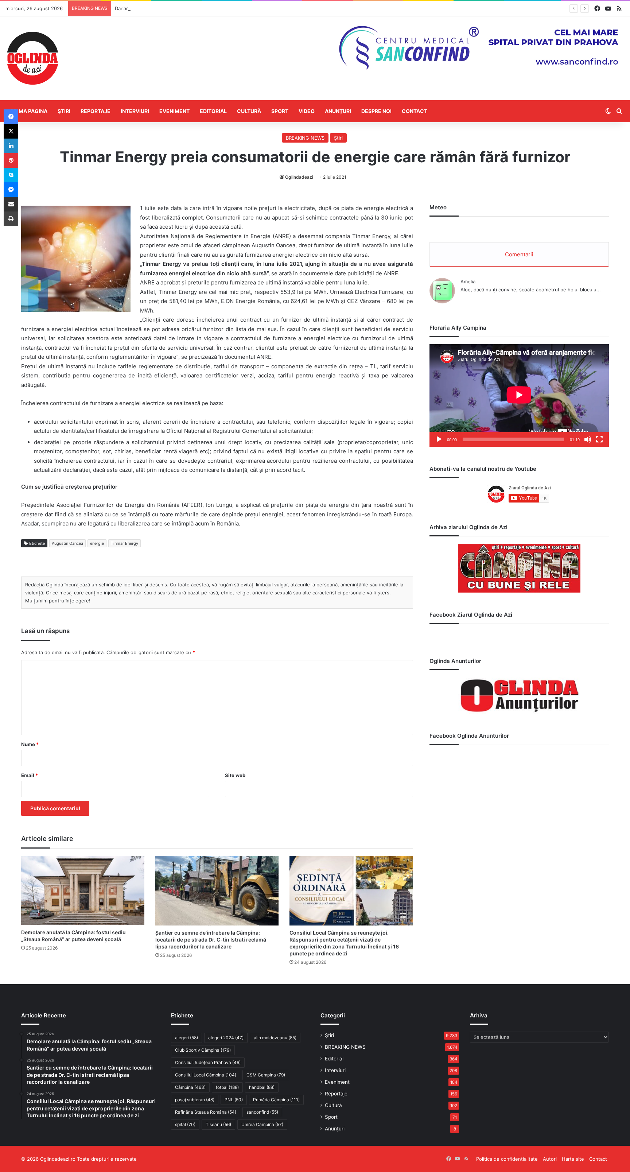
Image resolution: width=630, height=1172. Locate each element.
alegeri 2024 (226, 1037)
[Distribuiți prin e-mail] (11, 204)
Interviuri (135, 111)
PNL (234, 1099)
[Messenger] (11, 189)
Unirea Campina (262, 1124)
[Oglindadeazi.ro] (32, 58)
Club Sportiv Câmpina (203, 1050)
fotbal (227, 1087)
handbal (262, 1087)
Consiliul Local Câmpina (205, 1075)
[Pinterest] (11, 160)
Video (307, 111)
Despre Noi (376, 111)
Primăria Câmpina (276, 1099)
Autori (550, 1159)
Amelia (467, 281)
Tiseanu (218, 1124)
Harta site (573, 1159)
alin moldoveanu (275, 1037)
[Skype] (11, 175)
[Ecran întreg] (599, 439)
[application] (519, 395)
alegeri (186, 1037)
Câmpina (190, 1087)
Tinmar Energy (124, 543)
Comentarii (519, 254)
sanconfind (262, 1112)
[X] (11, 131)
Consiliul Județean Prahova (208, 1062)
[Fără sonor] (587, 439)
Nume (30, 744)
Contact (414, 111)
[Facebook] (11, 116)
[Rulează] (439, 439)
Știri (64, 111)
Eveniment (174, 111)
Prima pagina (29, 111)
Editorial (213, 111)
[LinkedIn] (11, 146)
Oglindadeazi (299, 177)
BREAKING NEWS (305, 138)
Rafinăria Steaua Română (205, 1112)
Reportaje (95, 111)
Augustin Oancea (67, 543)
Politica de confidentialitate (507, 1159)
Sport (279, 111)
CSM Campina (265, 1075)
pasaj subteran (194, 1099)
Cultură (249, 111)
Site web (235, 775)
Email (29, 775)
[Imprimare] (11, 218)
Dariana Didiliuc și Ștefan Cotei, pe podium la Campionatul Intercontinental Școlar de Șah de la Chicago (231, 8)
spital (185, 1124)
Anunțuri (338, 111)
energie (97, 543)
